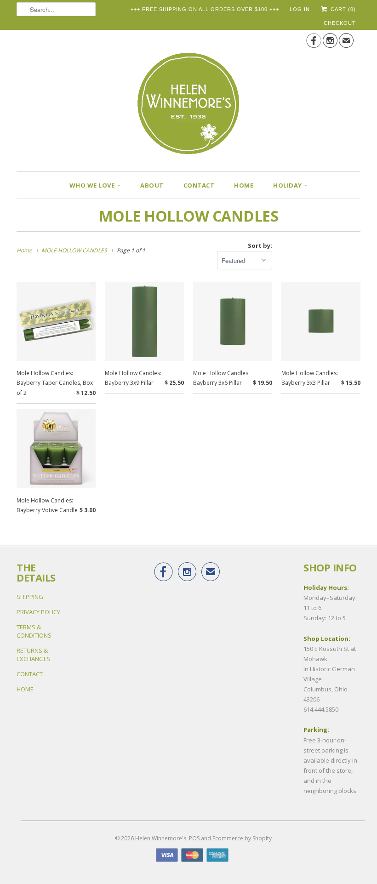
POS (194, 838)
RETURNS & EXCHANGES (34, 654)
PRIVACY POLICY (38, 612)
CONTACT (199, 185)
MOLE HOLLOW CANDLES (189, 216)
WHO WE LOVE (92, 185)
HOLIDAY (287, 185)
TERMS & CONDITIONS (34, 631)
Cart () (342, 9)
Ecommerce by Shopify (242, 838)
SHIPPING (30, 597)
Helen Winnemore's (160, 838)
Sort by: (260, 245)
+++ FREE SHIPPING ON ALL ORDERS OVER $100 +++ (205, 9)
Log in (300, 9)
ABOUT (152, 185)
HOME (243, 185)
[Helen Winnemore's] (188, 97)
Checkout (340, 23)
